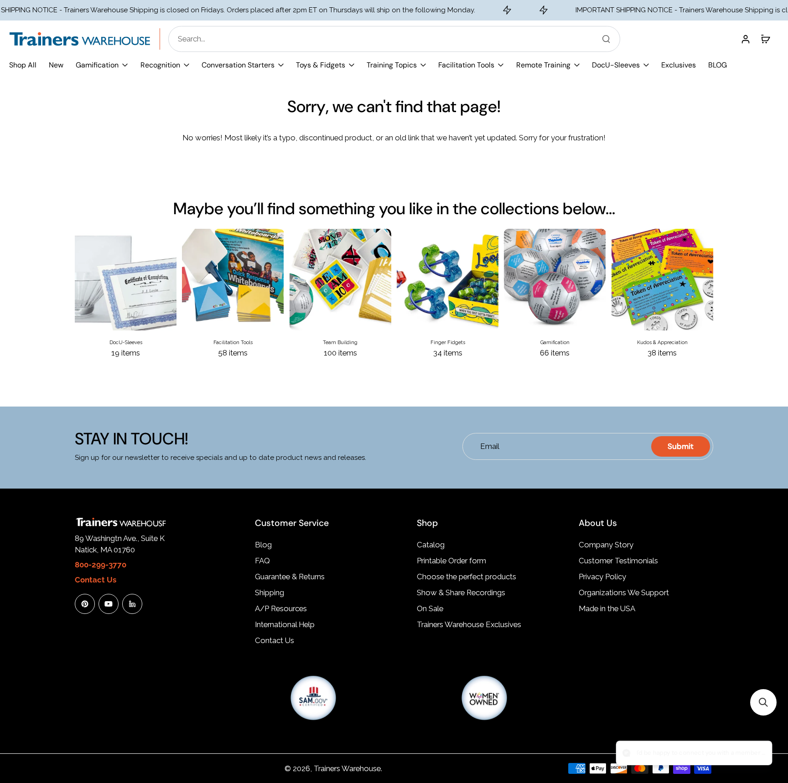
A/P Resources (281, 608)
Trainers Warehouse (347, 768)
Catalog (431, 544)
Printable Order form (451, 560)
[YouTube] (108, 604)
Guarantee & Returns (290, 576)
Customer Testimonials (618, 560)
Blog (263, 544)
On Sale (430, 608)
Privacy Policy (602, 576)
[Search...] (606, 38)
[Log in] (745, 39)
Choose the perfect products (466, 576)
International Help (285, 624)
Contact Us (274, 640)
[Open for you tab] (759, 754)
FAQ (262, 560)
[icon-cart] (765, 39)
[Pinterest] (85, 604)
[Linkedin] (132, 604)
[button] (763, 702)
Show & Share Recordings (461, 592)
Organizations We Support (624, 592)
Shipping (269, 592)
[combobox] (397, 39)
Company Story (606, 544)
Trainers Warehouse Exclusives (469, 624)
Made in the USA (607, 608)
